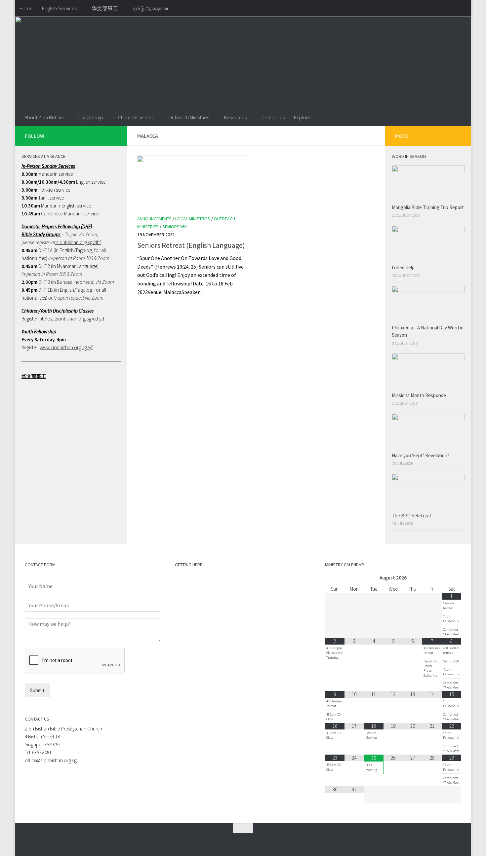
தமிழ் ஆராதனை (151, 8)
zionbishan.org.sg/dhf (78, 242)
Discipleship (90, 117)
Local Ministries (192, 219)
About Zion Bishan (43, 117)
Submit (37, 690)
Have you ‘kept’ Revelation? (421, 455)
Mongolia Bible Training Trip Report (428, 207)
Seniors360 (174, 227)
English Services (59, 8)
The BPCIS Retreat (412, 515)
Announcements (154, 219)
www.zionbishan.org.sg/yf (66, 347)
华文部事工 (105, 8)
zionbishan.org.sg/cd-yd (79, 319)
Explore (302, 117)
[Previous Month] (334, 578)
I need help (403, 267)
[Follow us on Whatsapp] (92, 135)
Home (26, 8)
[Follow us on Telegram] (103, 135)
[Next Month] (451, 578)
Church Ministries (135, 117)
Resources (235, 117)
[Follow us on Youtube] (113, 135)
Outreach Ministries (188, 117)
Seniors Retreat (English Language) (191, 245)
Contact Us (273, 117)
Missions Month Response (419, 395)
